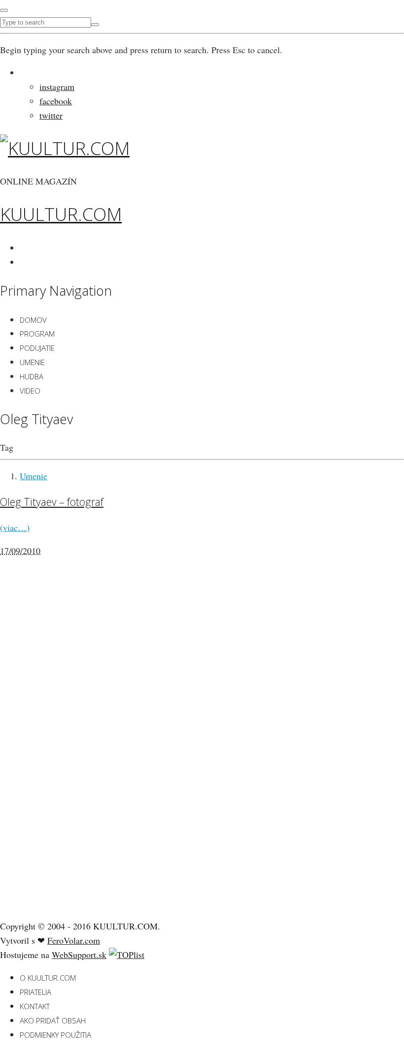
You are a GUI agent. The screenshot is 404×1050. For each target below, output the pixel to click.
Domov (33, 320)
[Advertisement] (74, 756)
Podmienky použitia (55, 1035)
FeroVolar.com (73, 940)
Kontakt (35, 1006)
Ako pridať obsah (53, 1020)
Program (37, 334)
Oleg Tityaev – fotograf (51, 501)
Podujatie (37, 348)
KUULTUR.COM (61, 214)
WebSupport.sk (79, 954)
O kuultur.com (48, 978)
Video (30, 391)
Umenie (32, 362)
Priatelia (35, 992)
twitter (51, 115)
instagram (56, 87)
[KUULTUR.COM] (65, 148)
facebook (55, 101)
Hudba (31, 376)
